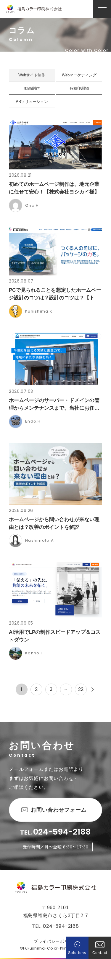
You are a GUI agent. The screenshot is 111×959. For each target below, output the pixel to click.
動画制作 (32, 88)
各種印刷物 (79, 88)
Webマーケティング (79, 75)
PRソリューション (32, 101)
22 (80, 689)
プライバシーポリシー (55, 941)
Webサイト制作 (31, 75)
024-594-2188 (62, 832)
